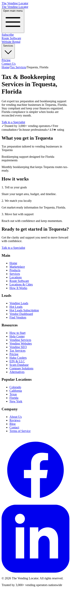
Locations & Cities (21, 284)
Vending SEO (18, 347)
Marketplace (17, 266)
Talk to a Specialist (13, 122)
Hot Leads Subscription (24, 310)
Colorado (15, 387)
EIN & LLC (17, 361)
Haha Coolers (18, 357)
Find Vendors (17, 317)
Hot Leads (15, 306)
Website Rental (11, 41)
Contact (14, 427)
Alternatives (16, 372)
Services (8, 45)
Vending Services (20, 340)
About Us (15, 416)
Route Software (11, 38)
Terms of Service (20, 431)
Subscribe (8, 34)
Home (5, 67)
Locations (15, 277)
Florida (13, 397)
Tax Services (18, 67)
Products (14, 270)
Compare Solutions (21, 368)
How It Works (18, 288)
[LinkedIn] (35, 571)
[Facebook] (35, 503)
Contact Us (9, 63)
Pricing (6, 60)
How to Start (17, 332)
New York (15, 401)
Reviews (14, 420)
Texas (13, 394)
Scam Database (19, 364)
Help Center (17, 336)
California (15, 390)
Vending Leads (18, 303)
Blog (12, 424)
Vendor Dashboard (21, 314)
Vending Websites (20, 343)
